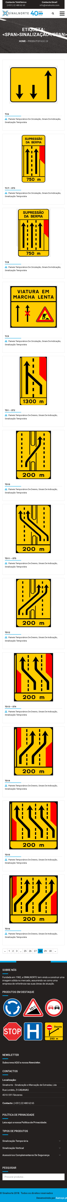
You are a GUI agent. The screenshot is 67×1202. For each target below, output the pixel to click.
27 (35, 951)
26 (30, 951)
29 (45, 951)
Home (22, 41)
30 (50, 951)
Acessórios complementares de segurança (25, 1155)
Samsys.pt (61, 1198)
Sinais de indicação (51, 119)
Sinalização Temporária (16, 122)
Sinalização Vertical (13, 1148)
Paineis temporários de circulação (24, 119)
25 (25, 951)
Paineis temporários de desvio (23, 415)
